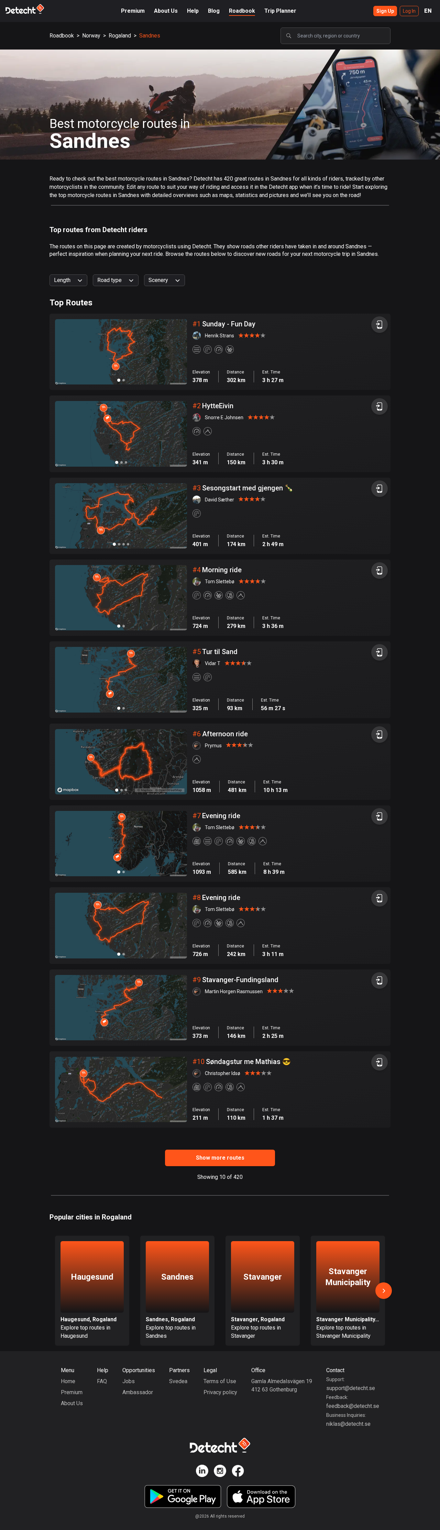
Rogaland (120, 35)
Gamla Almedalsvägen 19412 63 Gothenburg (281, 1385)
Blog (214, 11)
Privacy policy (220, 1392)
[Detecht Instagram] (220, 1472)
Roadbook (242, 11)
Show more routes (220, 1157)
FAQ (102, 1381)
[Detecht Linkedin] (202, 1472)
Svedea (178, 1381)
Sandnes (149, 35)
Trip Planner (280, 11)
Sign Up (385, 11)
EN (428, 11)
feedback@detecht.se (352, 1406)
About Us (166, 11)
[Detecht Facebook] (238, 1472)
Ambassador (137, 1392)
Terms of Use (220, 1381)
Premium (133, 11)
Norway (91, 35)
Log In (409, 11)
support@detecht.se (350, 1388)
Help (193, 11)
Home (68, 1381)
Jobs (128, 1381)
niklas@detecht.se (348, 1424)
